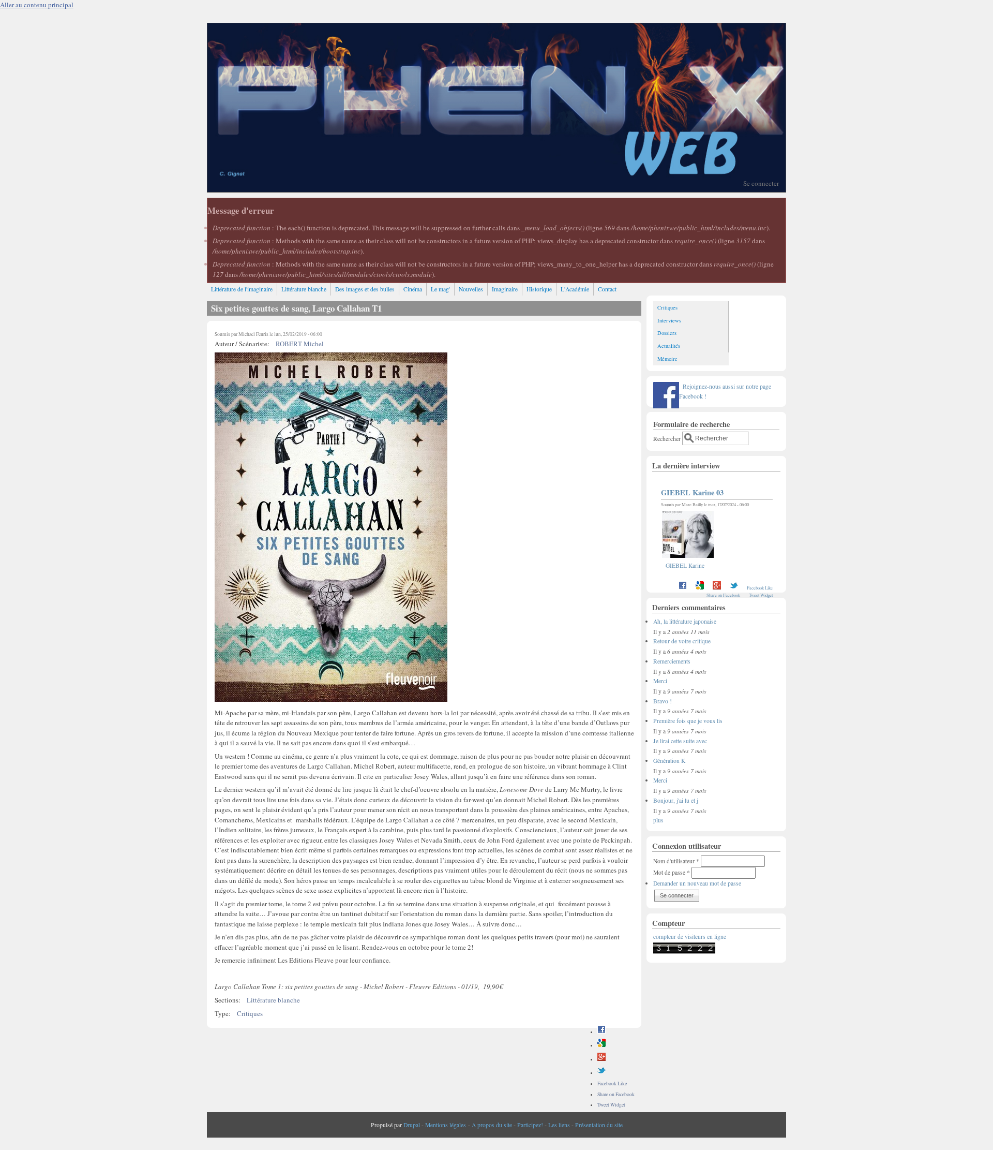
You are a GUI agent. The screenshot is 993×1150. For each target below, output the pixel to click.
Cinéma (412, 289)
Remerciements (671, 661)
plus (658, 820)
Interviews (669, 320)
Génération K (669, 760)
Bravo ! (662, 701)
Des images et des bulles (365, 289)
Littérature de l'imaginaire (242, 289)
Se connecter (761, 183)
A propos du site (492, 1125)
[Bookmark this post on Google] (601, 1045)
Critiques (250, 1013)
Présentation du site (599, 1125)
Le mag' (440, 289)
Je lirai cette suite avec (680, 741)
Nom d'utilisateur (676, 861)
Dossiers (666, 332)
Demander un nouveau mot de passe (697, 883)
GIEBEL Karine (685, 565)
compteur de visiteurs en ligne (689, 936)
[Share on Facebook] (601, 1031)
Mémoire (667, 358)
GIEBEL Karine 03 (692, 492)
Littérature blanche (303, 289)
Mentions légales (445, 1125)
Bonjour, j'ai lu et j (675, 800)
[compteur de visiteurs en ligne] (684, 951)
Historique (539, 289)
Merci (660, 681)
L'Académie (575, 289)
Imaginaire (505, 289)
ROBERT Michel (300, 343)
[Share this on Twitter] (601, 1072)
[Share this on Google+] (601, 1059)
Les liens (559, 1125)
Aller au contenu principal (36, 4)
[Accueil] (496, 189)
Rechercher (667, 438)
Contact (607, 289)
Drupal (411, 1125)
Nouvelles (471, 289)
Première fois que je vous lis (688, 721)
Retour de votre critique (682, 641)
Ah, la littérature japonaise (684, 621)
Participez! (530, 1125)
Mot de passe (671, 872)
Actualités (668, 345)
